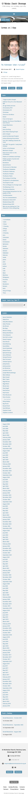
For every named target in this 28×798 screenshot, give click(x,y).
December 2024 (7, 468)
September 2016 (7, 688)
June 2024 (5, 482)
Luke (4, 270)
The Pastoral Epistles (9, 189)
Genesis (5, 250)
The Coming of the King (9, 178)
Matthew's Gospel (8, 150)
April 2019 (5, 619)
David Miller (6, 346)
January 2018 (6, 652)
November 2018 (7, 630)
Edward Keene (7, 350)
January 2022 (6, 546)
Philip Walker (6, 401)
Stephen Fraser (7, 410)
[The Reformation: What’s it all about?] (14, 59)
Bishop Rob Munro (8, 332)
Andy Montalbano (8, 321)
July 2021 (5, 559)
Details (4, 88)
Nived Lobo (6, 386)
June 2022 (5, 535)
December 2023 (7, 495)
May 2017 (5, 670)
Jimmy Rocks (6, 364)
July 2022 (5, 533)
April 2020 (5, 592)
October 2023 (6, 499)
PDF (20, 88)
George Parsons (7, 357)
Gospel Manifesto (8, 125)
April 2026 (5, 433)
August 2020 (6, 584)
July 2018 (5, 639)
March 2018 (6, 648)
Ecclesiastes (6, 242)
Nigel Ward (6, 383)
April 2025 (5, 459)
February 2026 (7, 437)
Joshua (5, 266)
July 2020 (5, 586)
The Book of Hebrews (9, 171)
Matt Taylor (6, 379)
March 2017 (6, 674)
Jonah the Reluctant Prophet (11, 136)
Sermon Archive (5, 20)
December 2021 (7, 548)
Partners (6, 789)
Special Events (7, 165)
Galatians (5, 248)
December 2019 (7, 601)
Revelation (6, 162)
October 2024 (6, 473)
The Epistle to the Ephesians (11, 180)
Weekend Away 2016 (8, 202)
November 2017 (7, 657)
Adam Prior (6, 319)
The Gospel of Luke (8, 182)
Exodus (5, 246)
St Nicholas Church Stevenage (14, 3)
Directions (18, 772)
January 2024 (6, 493)
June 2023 (5, 508)
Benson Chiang (7, 330)
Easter (4, 116)
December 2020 (7, 575)
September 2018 (7, 635)
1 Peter (5, 224)
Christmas (5, 112)
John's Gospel (6, 134)
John (4, 262)
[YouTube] (15, 767)
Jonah (4, 264)
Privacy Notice (14, 789)
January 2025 (6, 466)
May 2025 (5, 457)
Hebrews (5, 255)
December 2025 (7, 442)
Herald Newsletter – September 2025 (13, 725)
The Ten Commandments (10, 197)
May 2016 (5, 697)
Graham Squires (7, 361)
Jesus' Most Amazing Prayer (10, 131)
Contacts (22, 787)
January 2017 (6, 679)
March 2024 (6, 488)
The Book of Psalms (8, 173)
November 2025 (7, 444)
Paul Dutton (6, 390)
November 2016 (7, 683)
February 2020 (7, 597)
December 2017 (7, 655)
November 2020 (7, 577)
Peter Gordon (6, 397)
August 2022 (6, 530)
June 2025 (5, 455)
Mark (4, 273)
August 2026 (6, 424)
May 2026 (5, 430)
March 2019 (6, 621)
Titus (4, 293)
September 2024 (7, 475)
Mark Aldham (6, 375)
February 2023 (7, 517)
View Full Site (14, 782)
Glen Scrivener (7, 359)
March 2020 (6, 595)
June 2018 (5, 641)
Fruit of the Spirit (8, 119)
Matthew (5, 275)
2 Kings (5, 72)
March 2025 (6, 462)
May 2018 (5, 643)
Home (5, 787)
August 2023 (6, 504)
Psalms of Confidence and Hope (11, 156)
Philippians (6, 277)
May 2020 (5, 590)
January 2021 (6, 572)
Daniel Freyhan (20, 69)
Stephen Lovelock (8, 412)
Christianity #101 (8, 108)
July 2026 (5, 426)
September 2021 (7, 555)
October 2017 (6, 659)
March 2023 (6, 515)
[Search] (24, 305)
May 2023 (5, 510)
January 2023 (6, 519)
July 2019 (5, 612)
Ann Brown (6, 326)
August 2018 (6, 637)
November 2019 (7, 604)
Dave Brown (6, 341)
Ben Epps (5, 328)
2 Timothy (5, 233)
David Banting (7, 344)
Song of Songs (7, 290)
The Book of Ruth (7, 176)
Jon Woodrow (6, 368)
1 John (4, 222)
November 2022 (7, 524)
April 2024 (5, 486)
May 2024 (5, 484)
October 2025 (6, 446)
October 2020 (6, 579)
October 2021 (6, 552)
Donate (22, 789)
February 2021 (7, 570)
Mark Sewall (6, 377)
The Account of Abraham (10, 167)
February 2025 (7, 464)
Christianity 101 (7, 110)
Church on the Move (8, 114)
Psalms (5, 281)
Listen (12, 88)
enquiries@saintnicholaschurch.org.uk (15, 763)
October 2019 (6, 606)
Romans (5, 286)
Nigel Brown (6, 381)
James (4, 259)
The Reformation (7, 195)
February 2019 (7, 623)
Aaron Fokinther (7, 317)
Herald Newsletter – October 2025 (12, 718)
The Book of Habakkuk (9, 169)
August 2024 (6, 477)
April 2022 (5, 539)
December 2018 (7, 628)
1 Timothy (5, 226)
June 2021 (5, 561)
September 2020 (7, 581)
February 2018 (7, 650)
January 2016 (6, 706)
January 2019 (6, 626)
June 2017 (5, 668)
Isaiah (4, 127)
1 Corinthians (6, 219)
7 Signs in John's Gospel (9, 99)
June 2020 (5, 588)
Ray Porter (6, 403)
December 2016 (7, 681)
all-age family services (9, 105)
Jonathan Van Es (7, 370)
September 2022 (7, 528)
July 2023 (5, 506)
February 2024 (7, 490)
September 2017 (7, 661)
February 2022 (7, 544)
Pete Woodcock (7, 395)
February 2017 (7, 677)
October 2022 (6, 526)
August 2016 (6, 690)
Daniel (4, 239)
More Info (9, 772)
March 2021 (6, 568)
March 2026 (6, 435)
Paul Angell (6, 388)
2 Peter (5, 230)
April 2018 (5, 646)
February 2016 (7, 703)
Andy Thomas (6, 324)
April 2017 (5, 672)
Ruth (4, 288)
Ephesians (5, 244)
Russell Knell (6, 406)
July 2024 (5, 479)
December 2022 (7, 521)
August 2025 (6, 450)
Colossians (6, 237)
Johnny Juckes (6, 366)
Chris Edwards (7, 335)
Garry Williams (7, 355)
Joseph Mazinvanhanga (9, 372)
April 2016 (5, 699)
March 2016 (6, 701)
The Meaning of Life (8, 187)
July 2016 (5, 692)
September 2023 (7, 501)
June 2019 (5, 615)
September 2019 (7, 608)
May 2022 (5, 537)
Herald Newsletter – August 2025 (12, 731)
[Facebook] (12, 767)
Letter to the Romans (9, 148)
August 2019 (6, 610)
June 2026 (5, 428)
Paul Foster (6, 392)
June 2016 (5, 694)
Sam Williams (6, 408)
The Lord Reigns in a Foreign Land (12, 185)
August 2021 (6, 557)
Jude (4, 268)
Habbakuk (5, 253)
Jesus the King (7, 129)
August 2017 (6, 663)
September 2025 (7, 448)
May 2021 (5, 564)
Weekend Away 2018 (8, 204)
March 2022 (6, 541)
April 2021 (5, 566)
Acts (4, 235)
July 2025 (5, 453)
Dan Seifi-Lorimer (7, 337)
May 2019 (5, 617)
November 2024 (7, 470)
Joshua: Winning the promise (11, 138)
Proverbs (5, 279)
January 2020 (6, 599)
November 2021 (7, 550)
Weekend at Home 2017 (9, 200)
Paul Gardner (7, 399)
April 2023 (5, 513)
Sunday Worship (13, 787)
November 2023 (7, 497)
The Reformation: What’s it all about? (13, 65)
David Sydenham (7, 348)
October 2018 (6, 632)
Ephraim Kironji (7, 352)
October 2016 (6, 686)
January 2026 (6, 439)
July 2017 (5, 666)
